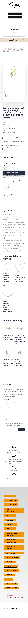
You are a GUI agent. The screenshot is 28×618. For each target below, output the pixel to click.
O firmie (10, 496)
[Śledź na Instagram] (3, 2)
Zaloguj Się (14, 13)
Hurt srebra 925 (14, 553)
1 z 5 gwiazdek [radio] (7, 401)
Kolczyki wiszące (8, 48)
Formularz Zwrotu (11, 548)
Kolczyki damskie (17, 47)
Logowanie (11, 584)
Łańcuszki (10, 566)
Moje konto (11, 588)
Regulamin (11, 500)
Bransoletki (12, 557)
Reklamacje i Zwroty (12, 534)
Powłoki (10, 520)
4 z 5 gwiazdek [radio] (13, 402)
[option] (8, 190)
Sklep (8, 579)
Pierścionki (11, 570)
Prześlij (21, 429)
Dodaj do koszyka (13, 172)
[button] (4, 63)
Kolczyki (10, 562)
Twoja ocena (6, 399)
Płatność (10, 524)
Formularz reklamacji (11, 541)
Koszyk (14, 17)
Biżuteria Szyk (7, 47)
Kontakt (10, 516)
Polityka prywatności (12, 510)
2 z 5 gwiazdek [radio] (16, 401)
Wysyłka (10, 529)
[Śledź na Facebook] (1, 2)
